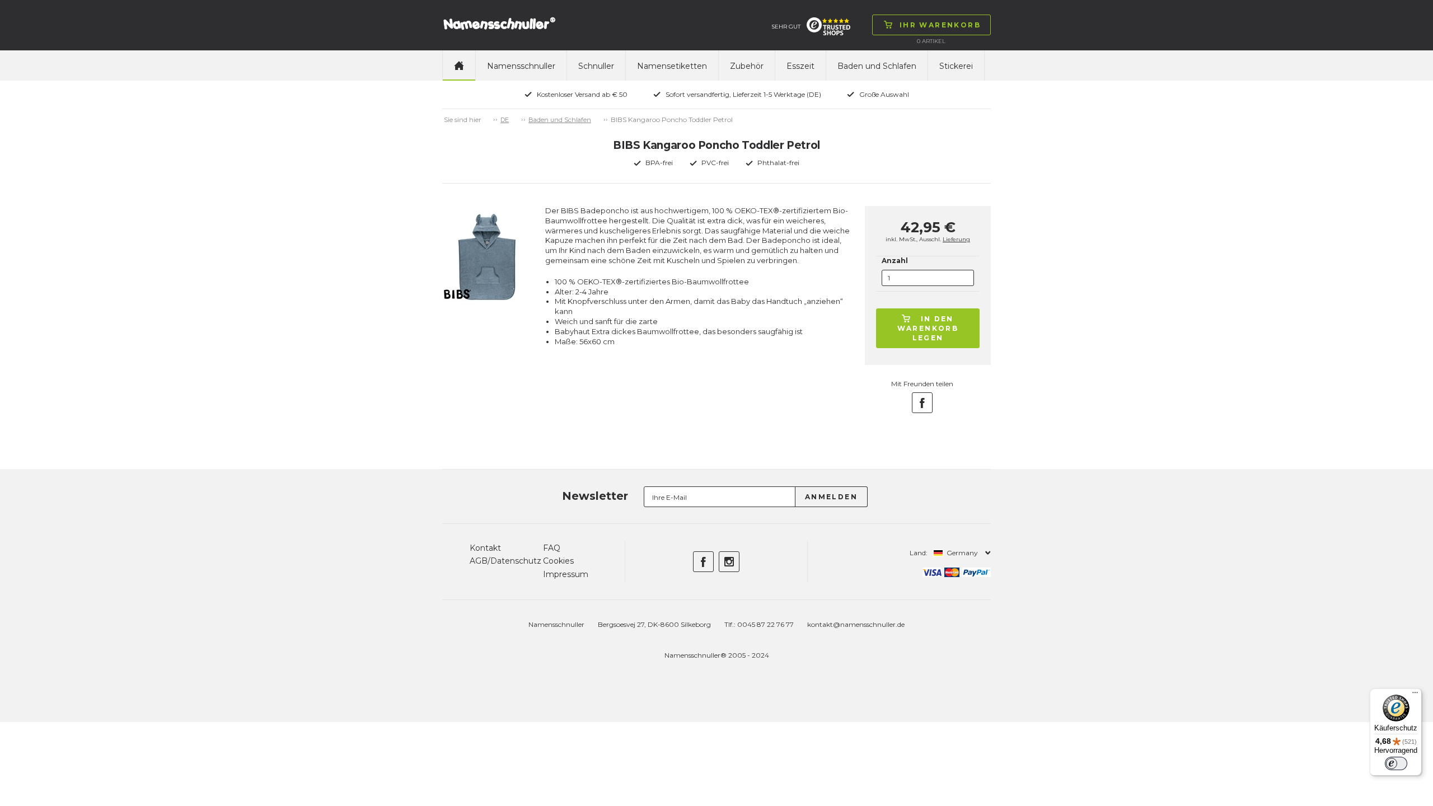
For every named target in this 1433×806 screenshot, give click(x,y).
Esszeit (800, 66)
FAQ (551, 548)
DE (504, 120)
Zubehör (747, 66)
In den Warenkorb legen (928, 328)
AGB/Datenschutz (505, 561)
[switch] (1396, 763)
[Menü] (1415, 695)
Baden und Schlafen (876, 66)
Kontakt (485, 548)
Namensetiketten (672, 66)
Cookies (558, 561)
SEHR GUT (785, 26)
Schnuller (596, 66)
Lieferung (956, 239)
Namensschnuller (521, 66)
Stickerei (956, 66)
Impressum (565, 574)
